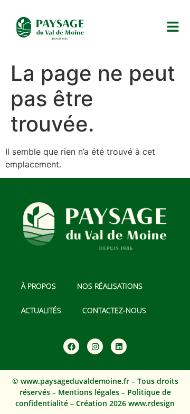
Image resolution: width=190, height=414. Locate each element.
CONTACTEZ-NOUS (114, 310)
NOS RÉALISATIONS (109, 286)
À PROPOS (38, 286)
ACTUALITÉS (41, 310)
